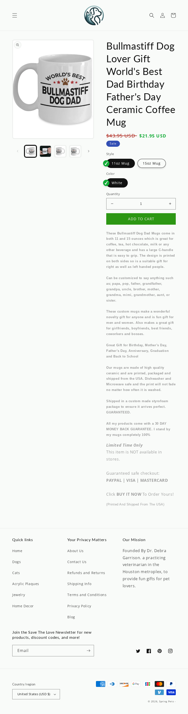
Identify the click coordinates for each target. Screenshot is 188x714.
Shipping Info (79, 583)
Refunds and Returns (86, 572)
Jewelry (18, 594)
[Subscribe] (88, 650)
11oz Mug (120, 163)
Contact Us (76, 561)
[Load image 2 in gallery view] (45, 151)
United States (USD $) (33, 694)
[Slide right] (88, 151)
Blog (71, 617)
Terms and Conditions (86, 594)
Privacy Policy (79, 606)
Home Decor (23, 606)
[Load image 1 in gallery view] (30, 151)
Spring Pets (166, 701)
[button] (14, 15)
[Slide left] (17, 151)
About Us (75, 550)
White (117, 182)
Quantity (113, 194)
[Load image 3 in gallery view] (60, 151)
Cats (16, 572)
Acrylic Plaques (25, 583)
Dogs (16, 561)
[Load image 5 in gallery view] (75, 151)
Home (17, 550)
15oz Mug (152, 163)
